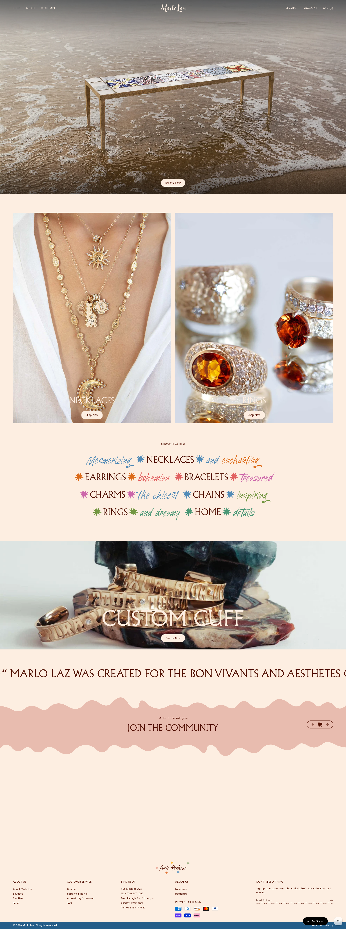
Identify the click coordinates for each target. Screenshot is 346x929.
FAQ (69, 903)
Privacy (329, 925)
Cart (327, 8)
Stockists (18, 898)
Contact (71, 889)
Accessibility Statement (80, 898)
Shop (16, 8)
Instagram (181, 893)
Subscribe (331, 900)
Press (16, 903)
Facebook (181, 889)
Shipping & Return (77, 893)
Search (293, 8)
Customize (48, 8)
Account (310, 8)
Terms (313, 925)
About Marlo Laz (22, 889)
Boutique (18, 893)
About (30, 8)
